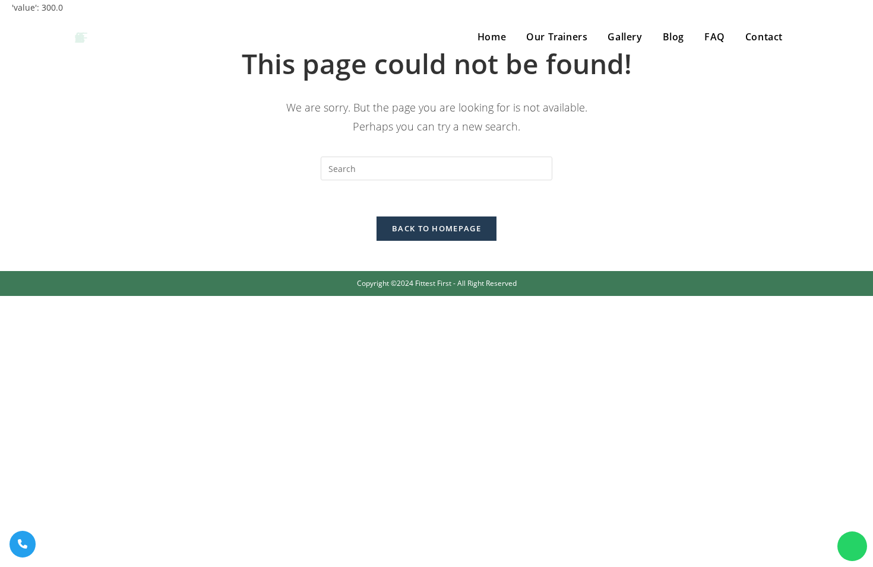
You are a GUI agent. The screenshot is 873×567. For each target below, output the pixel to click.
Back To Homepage (436, 228)
